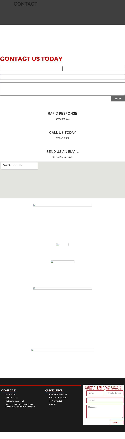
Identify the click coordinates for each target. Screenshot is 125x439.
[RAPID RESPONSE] (62, 107)
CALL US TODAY (62, 132)
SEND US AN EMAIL (63, 152)
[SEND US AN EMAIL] (62, 146)
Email (64, 65)
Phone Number (7, 73)
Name (2, 65)
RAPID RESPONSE (62, 113)
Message (4, 81)
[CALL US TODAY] (62, 126)
